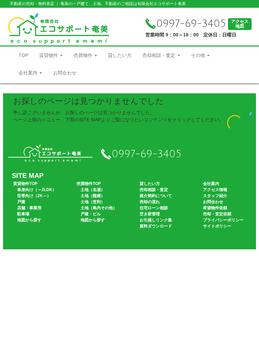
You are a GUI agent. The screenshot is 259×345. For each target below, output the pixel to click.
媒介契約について (156, 195)
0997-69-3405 (191, 23)
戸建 (21, 201)
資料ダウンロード (156, 226)
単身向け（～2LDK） (36, 189)
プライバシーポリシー (223, 220)
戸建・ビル (91, 214)
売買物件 (84, 55)
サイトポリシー (217, 226)
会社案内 (29, 72)
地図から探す (29, 220)
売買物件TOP (89, 183)
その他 (198, 55)
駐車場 (23, 214)
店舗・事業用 (29, 208)
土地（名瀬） (93, 189)
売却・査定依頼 (217, 214)
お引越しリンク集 (156, 220)
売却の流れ (150, 201)
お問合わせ (65, 72)
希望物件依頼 (215, 208)
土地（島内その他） (99, 208)
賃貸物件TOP (25, 183)
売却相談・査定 (159, 55)
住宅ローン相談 (154, 208)
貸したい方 (120, 55)
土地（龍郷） (93, 195)
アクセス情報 (215, 189)
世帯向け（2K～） (34, 195)
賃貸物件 (49, 55)
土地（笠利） (93, 201)
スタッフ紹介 (215, 195)
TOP (23, 55)
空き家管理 (150, 214)
